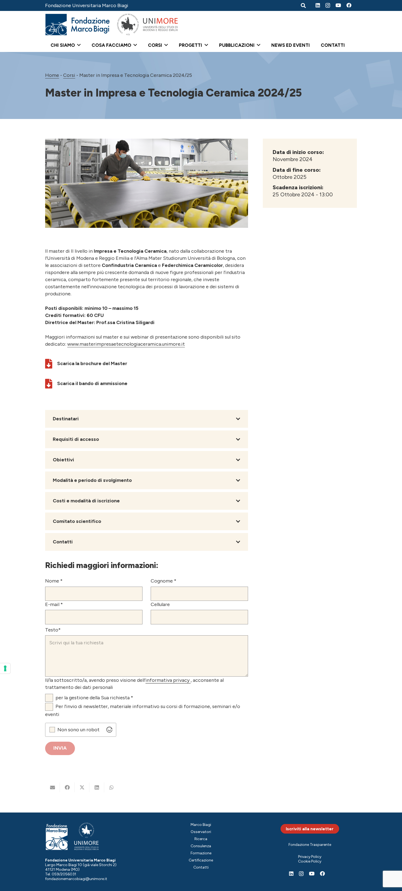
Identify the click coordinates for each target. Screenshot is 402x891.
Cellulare (160, 604)
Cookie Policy (309, 861)
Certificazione (201, 860)
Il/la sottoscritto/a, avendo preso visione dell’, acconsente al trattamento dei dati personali (134, 683)
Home (52, 75)
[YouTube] (338, 5)
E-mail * (54, 604)
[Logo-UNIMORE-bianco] (86, 836)
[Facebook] (348, 5)
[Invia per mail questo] (52, 787)
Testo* (53, 630)
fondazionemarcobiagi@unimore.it (76, 879)
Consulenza (201, 846)
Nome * (54, 581)
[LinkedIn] (318, 5)
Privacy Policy (309, 856)
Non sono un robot (78, 729)
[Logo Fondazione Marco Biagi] (77, 25)
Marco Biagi (201, 824)
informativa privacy (168, 680)
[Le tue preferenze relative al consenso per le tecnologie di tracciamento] (5, 668)
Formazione (201, 853)
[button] (78, 45)
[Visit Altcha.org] (109, 730)
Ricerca (200, 839)
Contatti (201, 867)
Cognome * (163, 581)
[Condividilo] (67, 787)
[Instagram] (327, 5)
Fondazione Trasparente (310, 844)
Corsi (69, 75)
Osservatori (201, 831)
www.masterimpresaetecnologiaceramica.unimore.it (126, 344)
